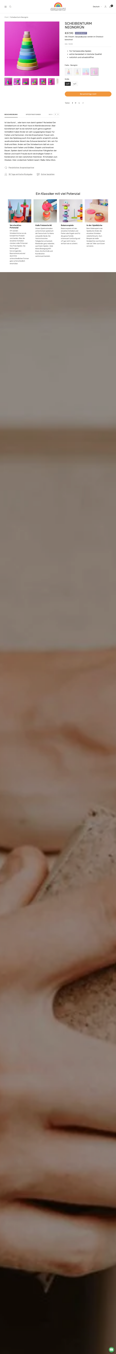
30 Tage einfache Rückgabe (20, 174)
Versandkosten (81, 37)
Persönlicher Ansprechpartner (21, 168)
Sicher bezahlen (48, 174)
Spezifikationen (33, 114)
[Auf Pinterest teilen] (75, 103)
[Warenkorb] (110, 7)
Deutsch (96, 7)
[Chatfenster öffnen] (111, 1349)
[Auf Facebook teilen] (72, 103)
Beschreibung (11, 114)
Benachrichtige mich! (88, 94)
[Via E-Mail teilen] (83, 103)
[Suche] (10, 7)
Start (7, 17)
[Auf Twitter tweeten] (79, 103)
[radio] (68, 72)
